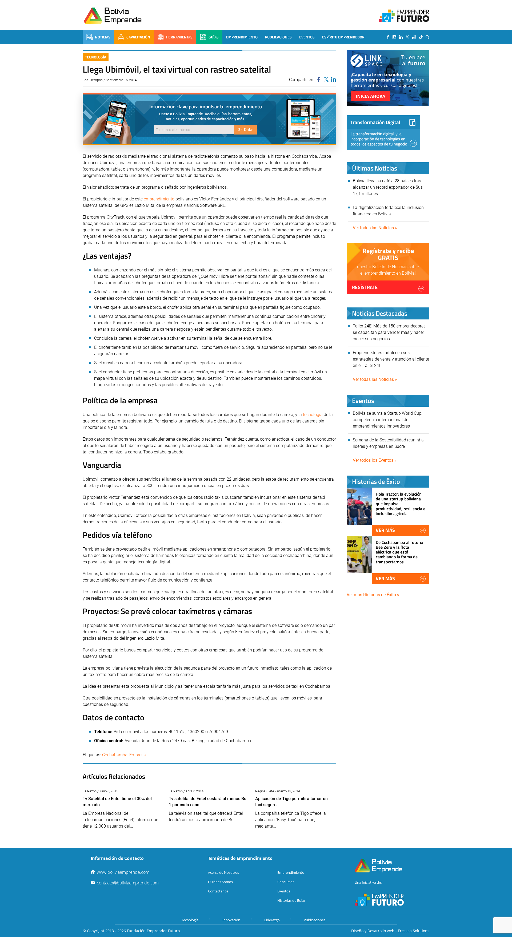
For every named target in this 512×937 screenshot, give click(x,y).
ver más (385, 530)
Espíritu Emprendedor (343, 37)
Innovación (231, 920)
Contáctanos (218, 891)
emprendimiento (159, 198)
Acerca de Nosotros (223, 872)
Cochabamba (114, 754)
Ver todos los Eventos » (375, 460)
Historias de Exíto (291, 900)
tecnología (313, 414)
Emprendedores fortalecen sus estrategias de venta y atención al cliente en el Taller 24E (391, 359)
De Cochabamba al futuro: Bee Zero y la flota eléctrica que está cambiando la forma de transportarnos (399, 552)
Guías (214, 37)
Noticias (102, 37)
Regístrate (365, 287)
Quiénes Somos (220, 881)
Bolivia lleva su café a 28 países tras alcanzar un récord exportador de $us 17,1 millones (388, 187)
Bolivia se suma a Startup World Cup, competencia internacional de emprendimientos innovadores (387, 420)
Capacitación (138, 37)
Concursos (285, 881)
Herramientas (179, 37)
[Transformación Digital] (383, 132)
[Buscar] (427, 37)
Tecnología (95, 57)
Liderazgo (272, 920)
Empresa (137, 754)
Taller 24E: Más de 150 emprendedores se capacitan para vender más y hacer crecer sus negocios (389, 332)
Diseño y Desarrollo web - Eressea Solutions (390, 930)
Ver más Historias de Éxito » (373, 594)
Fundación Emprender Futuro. (154, 930)
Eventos (307, 37)
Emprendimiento (242, 37)
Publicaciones (278, 37)
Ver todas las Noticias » (375, 227)
